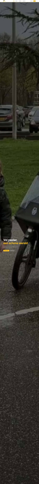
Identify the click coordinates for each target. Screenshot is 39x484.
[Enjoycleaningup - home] (4, 1)
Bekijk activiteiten (6, 250)
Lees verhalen (12, 250)
